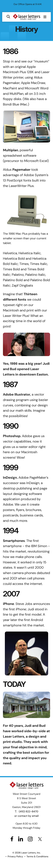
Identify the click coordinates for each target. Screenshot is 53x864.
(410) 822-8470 (28, 826)
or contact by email (26, 831)
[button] (8, 32)
